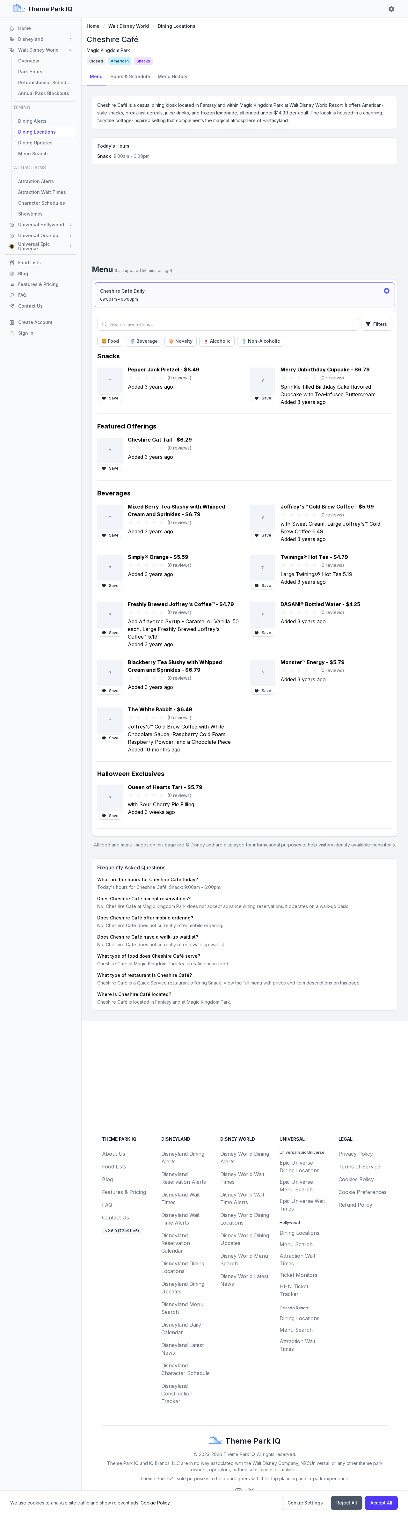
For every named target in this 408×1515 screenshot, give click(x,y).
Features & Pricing (124, 1192)
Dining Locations (176, 26)
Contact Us (115, 1217)
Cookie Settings (305, 1502)
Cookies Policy (356, 1179)
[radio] (245, 294)
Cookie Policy (155, 1502)
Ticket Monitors (298, 1275)
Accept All (381, 1502)
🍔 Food (110, 341)
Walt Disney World (128, 26)
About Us (113, 1154)
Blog (107, 1179)
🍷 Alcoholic (216, 341)
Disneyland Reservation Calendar (175, 1243)
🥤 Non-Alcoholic (260, 341)
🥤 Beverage (144, 341)
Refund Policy (355, 1205)
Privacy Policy (356, 1154)
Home (93, 26)
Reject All (346, 1502)
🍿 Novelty (181, 341)
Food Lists (114, 1166)
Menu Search (296, 1244)
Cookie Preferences (363, 1192)
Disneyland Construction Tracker (177, 1393)
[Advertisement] (245, 217)
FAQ (107, 1205)
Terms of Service (359, 1166)
